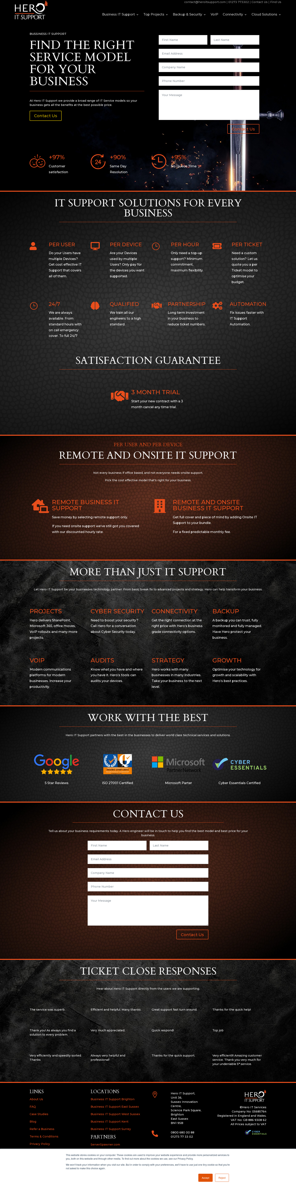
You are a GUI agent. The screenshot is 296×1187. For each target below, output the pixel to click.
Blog (33, 1121)
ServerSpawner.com (105, 1144)
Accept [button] (205, 1177)
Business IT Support (118, 14)
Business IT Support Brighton (113, 1099)
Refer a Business (42, 1129)
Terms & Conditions (44, 1136)
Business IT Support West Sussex (115, 1114)
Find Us (275, 2)
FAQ (33, 1106)
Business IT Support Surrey (111, 1129)
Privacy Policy (40, 1144)
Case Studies (39, 1114)
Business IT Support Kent (109, 1121)
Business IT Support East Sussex (115, 1106)
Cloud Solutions (264, 14)
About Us (36, 1099)
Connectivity (233, 14)
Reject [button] (222, 1177)
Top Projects (153, 14)
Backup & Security (187, 14)
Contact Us (259, 2)
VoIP (214, 14)
